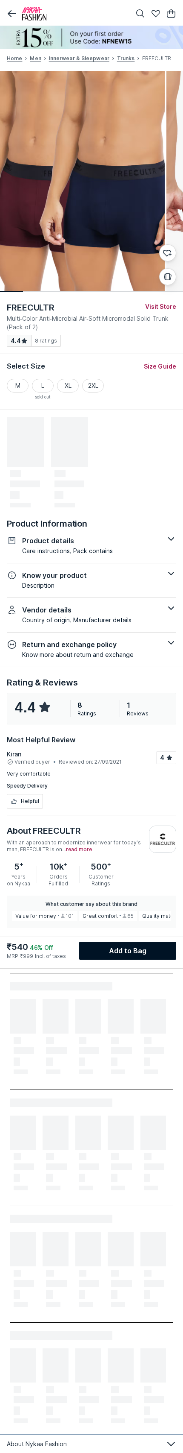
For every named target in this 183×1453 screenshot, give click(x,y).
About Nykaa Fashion (37, 1443)
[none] (91, 37)
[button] (12, 14)
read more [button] (79, 849)
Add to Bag (128, 950)
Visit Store (160, 306)
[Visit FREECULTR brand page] (162, 839)
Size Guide (160, 366)
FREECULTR (30, 307)
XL (68, 385)
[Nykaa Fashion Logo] (74, 14)
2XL (93, 385)
